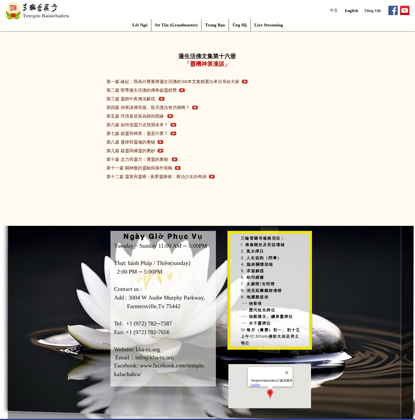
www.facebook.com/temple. (172, 365)
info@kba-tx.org (154, 357)
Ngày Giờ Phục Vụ (163, 236)
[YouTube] (404, 10)
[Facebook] (393, 10)
